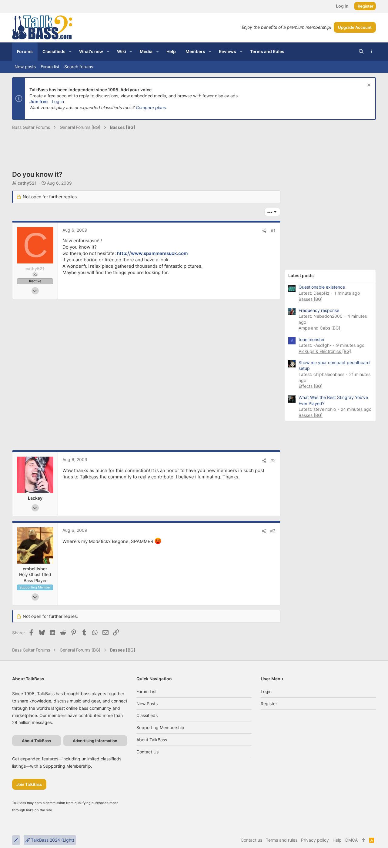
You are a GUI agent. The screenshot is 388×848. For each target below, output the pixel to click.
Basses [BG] (311, 299)
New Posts (147, 703)
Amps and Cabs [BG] (319, 327)
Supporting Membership (160, 727)
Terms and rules (281, 840)
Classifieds (147, 715)
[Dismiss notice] (368, 85)
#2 (273, 460)
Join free (38, 101)
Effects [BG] (311, 386)
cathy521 (27, 183)
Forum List (146, 691)
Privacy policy (315, 840)
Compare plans (151, 107)
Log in (58, 101)
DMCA (351, 840)
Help (337, 840)
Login (266, 691)
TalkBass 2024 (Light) (52, 840)
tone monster (312, 339)
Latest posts (301, 275)
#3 (273, 530)
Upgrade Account (355, 27)
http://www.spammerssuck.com (152, 253)
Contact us (147, 751)
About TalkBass (151, 739)
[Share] (264, 231)
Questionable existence (322, 287)
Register (269, 703)
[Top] (363, 840)
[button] (70, 52)
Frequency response (319, 310)
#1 (273, 230)
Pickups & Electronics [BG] (325, 351)
